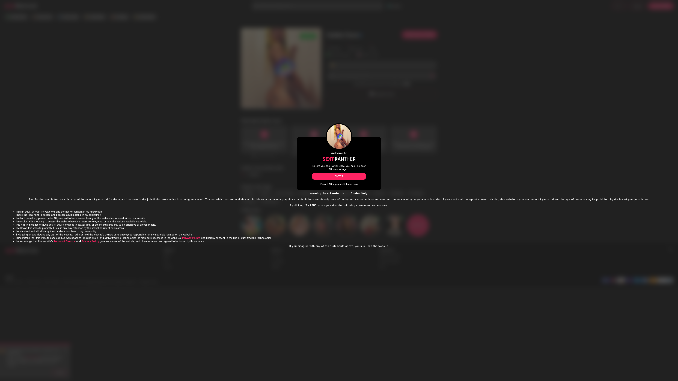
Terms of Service (64, 241)
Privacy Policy (90, 241)
